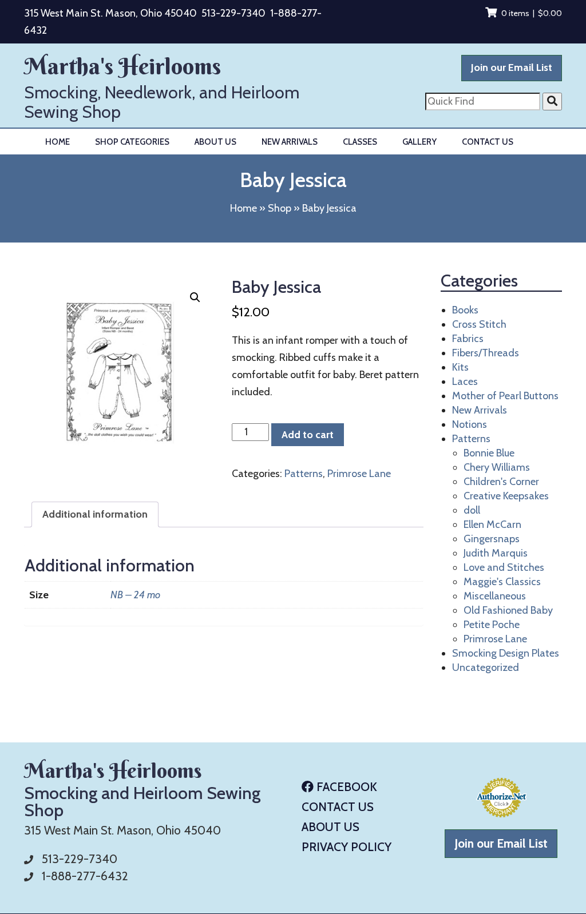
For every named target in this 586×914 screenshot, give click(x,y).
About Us (215, 142)
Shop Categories (132, 142)
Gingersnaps (492, 538)
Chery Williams (497, 467)
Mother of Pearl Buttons (505, 396)
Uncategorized (485, 667)
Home (57, 142)
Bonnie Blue (489, 453)
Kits (460, 367)
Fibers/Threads (485, 353)
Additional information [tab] (95, 514)
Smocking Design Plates (505, 653)
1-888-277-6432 (85, 876)
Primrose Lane (359, 473)
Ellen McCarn (492, 524)
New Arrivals (290, 142)
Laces (465, 381)
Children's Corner (501, 481)
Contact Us (487, 142)
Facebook (345, 787)
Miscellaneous (495, 596)
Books (465, 310)
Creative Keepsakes (506, 496)
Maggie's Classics (502, 581)
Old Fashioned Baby (508, 610)
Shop (279, 208)
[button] (195, 297)
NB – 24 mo (135, 595)
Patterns (303, 473)
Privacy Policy (346, 847)
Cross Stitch (479, 324)
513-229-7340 (233, 13)
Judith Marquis (496, 553)
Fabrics (468, 338)
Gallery (419, 142)
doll (472, 510)
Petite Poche (492, 624)
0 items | (531, 13)
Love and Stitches (504, 567)
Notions (469, 424)
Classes (360, 142)
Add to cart (308, 434)
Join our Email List (511, 67)
